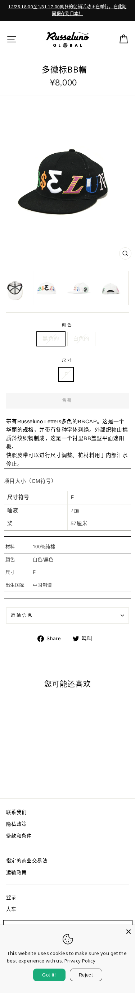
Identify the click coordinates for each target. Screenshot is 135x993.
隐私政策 (16, 824)
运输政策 (16, 872)
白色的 (81, 338)
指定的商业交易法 (27, 860)
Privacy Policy (79, 960)
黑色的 (50, 338)
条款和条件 (19, 836)
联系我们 (16, 812)
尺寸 (67, 360)
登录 (11, 897)
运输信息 (22, 615)
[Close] (128, 931)
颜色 (67, 324)
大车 (11, 909)
